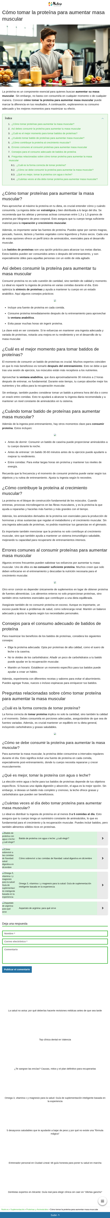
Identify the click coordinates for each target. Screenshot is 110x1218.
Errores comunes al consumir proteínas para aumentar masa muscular (49, 147)
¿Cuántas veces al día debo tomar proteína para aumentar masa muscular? (57, 179)
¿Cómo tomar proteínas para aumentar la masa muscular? (43, 124)
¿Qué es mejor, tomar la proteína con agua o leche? (44, 174)
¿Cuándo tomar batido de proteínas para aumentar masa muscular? (48, 138)
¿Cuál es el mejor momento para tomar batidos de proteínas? (44, 133)
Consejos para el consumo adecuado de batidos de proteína (44, 152)
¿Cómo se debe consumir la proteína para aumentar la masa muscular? (55, 170)
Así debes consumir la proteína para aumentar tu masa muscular (46, 128)
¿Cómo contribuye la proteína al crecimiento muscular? (41, 142)
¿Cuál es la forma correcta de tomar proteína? (41, 165)
